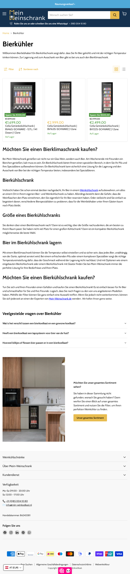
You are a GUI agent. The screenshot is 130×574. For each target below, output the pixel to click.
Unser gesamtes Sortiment (90, 417)
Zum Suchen (26, 564)
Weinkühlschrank (89, 190)
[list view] (123, 69)
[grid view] (116, 69)
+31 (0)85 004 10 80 (17, 501)
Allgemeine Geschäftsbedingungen (52, 564)
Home (6, 33)
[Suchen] (114, 15)
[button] (13, 567)
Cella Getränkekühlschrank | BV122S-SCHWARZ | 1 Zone (104, 127)
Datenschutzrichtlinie (81, 564)
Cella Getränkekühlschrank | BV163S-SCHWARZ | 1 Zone (62, 127)
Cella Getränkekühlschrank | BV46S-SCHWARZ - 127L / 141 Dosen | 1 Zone (21, 129)
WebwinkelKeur (102, 564)
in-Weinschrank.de (60, 298)
